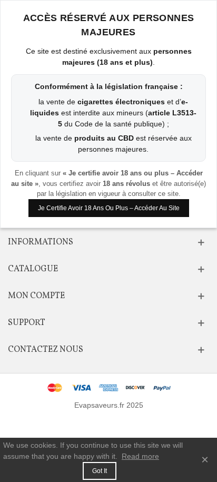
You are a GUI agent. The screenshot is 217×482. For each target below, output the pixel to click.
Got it (99, 471)
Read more (140, 456)
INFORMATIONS (40, 242)
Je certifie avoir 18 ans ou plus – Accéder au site (109, 208)
